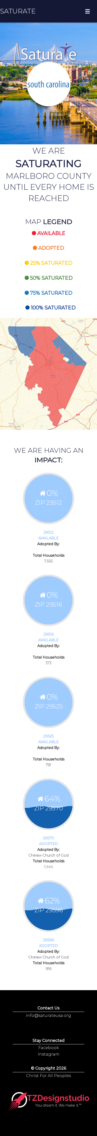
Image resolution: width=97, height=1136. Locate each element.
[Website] (48, 1102)
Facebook (48, 1047)
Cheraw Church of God (48, 855)
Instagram (48, 1054)
